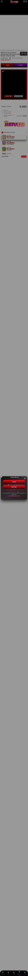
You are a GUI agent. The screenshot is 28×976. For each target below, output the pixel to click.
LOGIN (14, 482)
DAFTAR (14, 487)
